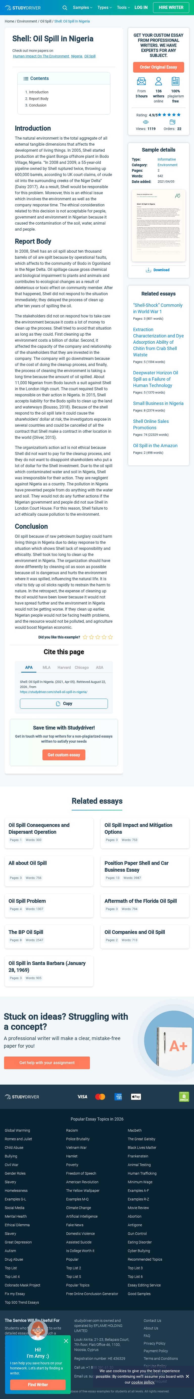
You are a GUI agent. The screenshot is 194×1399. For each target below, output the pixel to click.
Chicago (82, 667)
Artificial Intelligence (82, 1216)
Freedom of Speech (81, 1173)
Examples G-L (15, 1199)
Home (10, 21)
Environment (27, 21)
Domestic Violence (80, 1234)
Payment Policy (156, 1351)
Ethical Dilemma (17, 1225)
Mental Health (16, 1216)
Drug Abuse (14, 1259)
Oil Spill (45, 21)
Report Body (38, 99)
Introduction (38, 92)
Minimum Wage (140, 1182)
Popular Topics (77, 1285)
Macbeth (135, 1130)
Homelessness (16, 1191)
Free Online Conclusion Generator (92, 1294)
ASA (99, 667)
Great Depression (18, 1242)
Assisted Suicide (78, 1242)
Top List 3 (135, 1268)
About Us (151, 1328)
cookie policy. (143, 1382)
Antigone (135, 1225)
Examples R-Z (138, 1199)
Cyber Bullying (139, 1251)
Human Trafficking (142, 1173)
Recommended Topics (145, 1259)
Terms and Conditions (161, 1359)
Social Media (15, 1208)
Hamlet (72, 1156)
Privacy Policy (154, 1343)
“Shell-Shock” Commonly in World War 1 (158, 308)
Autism (10, 1251)
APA (29, 667)
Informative (167, 159)
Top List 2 (73, 1268)
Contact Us (152, 1321)
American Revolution (82, 1182)
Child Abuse (14, 1148)
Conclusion (37, 105)
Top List (11, 1268)
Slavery (10, 1182)
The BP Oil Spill (26, 932)
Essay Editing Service (144, 1285)
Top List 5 (73, 1277)
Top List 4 (12, 1277)
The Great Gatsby (141, 1139)
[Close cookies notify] (187, 1376)
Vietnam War (76, 1148)
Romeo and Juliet (18, 1139)
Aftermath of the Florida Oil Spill (141, 901)
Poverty (72, 1165)
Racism (72, 1130)
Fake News (74, 1225)
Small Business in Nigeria (158, 403)
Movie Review (138, 1208)
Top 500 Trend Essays (22, 1302)
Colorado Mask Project (22, 1285)
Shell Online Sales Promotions (151, 424)
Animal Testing (139, 1165)
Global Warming (17, 1130)
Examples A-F (138, 1191)
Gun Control (137, 1234)
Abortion (134, 1216)
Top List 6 (135, 1277)
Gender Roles (15, 1173)
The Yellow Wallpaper (83, 1191)
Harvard (64, 667)
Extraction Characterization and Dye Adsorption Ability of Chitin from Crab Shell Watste (158, 342)
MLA (47, 667)
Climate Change (78, 1208)
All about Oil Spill (28, 863)
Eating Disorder (140, 1242)
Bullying (11, 1156)
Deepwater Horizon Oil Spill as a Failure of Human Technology (155, 379)
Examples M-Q (77, 1199)
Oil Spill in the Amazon (155, 445)
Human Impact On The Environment (41, 56)
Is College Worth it (80, 1251)
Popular (72, 1259)
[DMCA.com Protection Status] (184, 1096)
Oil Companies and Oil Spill (135, 932)
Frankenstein (138, 1156)
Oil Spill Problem (27, 901)
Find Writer (38, 1384)
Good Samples (139, 1294)
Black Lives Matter (142, 1148)
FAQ (147, 1336)
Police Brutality (78, 1139)
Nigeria (77, 56)
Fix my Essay (15, 1294)
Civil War (11, 1165)
